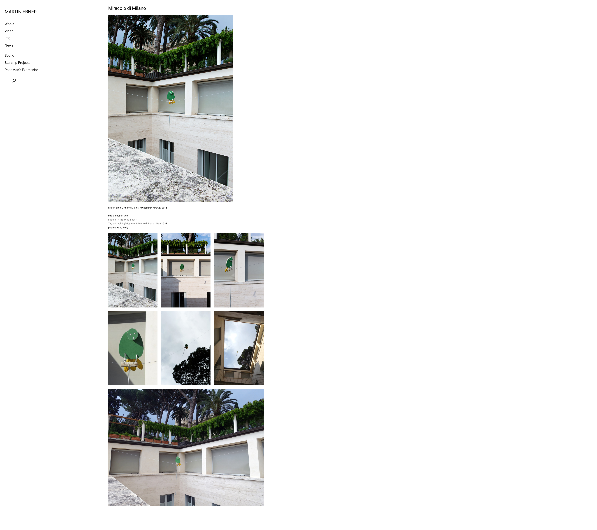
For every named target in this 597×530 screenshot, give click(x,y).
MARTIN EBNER (21, 11)
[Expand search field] (14, 80)
